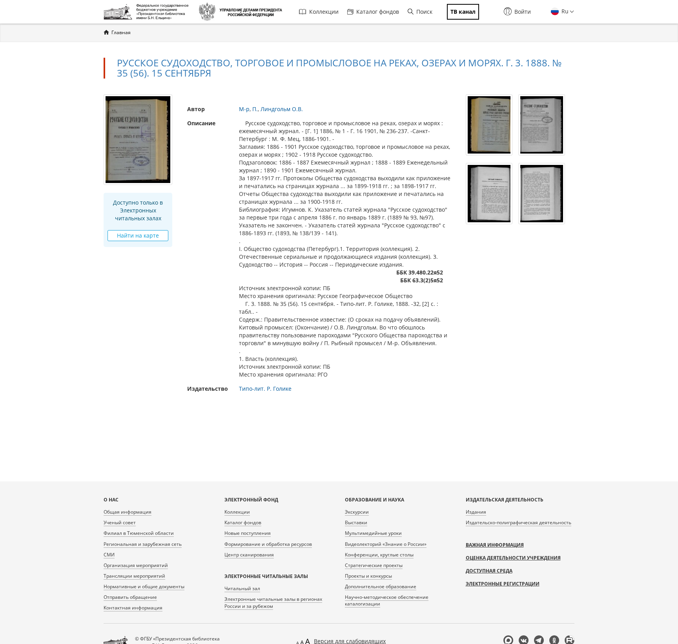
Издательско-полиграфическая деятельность (518, 522)
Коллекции (324, 11)
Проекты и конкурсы (368, 576)
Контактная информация (133, 607)
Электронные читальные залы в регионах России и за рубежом (273, 602)
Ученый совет (120, 522)
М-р (244, 109)
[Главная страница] (148, 12)
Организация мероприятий (136, 565)
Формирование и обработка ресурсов (268, 544)
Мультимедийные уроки (373, 533)
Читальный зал (242, 588)
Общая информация (127, 512)
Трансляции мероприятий (134, 576)
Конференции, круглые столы (379, 554)
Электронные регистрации (502, 583)
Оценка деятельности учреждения (513, 557)
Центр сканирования (249, 554)
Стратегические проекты (374, 565)
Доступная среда (489, 570)
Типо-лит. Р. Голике (265, 388)
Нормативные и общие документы (144, 586)
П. (255, 109)
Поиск (424, 11)
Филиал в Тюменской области (139, 533)
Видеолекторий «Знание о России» (385, 544)
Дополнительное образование (380, 586)
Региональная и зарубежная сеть (143, 544)
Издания (476, 512)
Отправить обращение (130, 597)
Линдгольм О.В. (282, 109)
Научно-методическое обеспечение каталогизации (386, 600)
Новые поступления (247, 533)
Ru (564, 11)
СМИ (109, 554)
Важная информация (495, 545)
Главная (121, 32)
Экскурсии (357, 512)
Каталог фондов (377, 11)
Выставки (356, 522)
